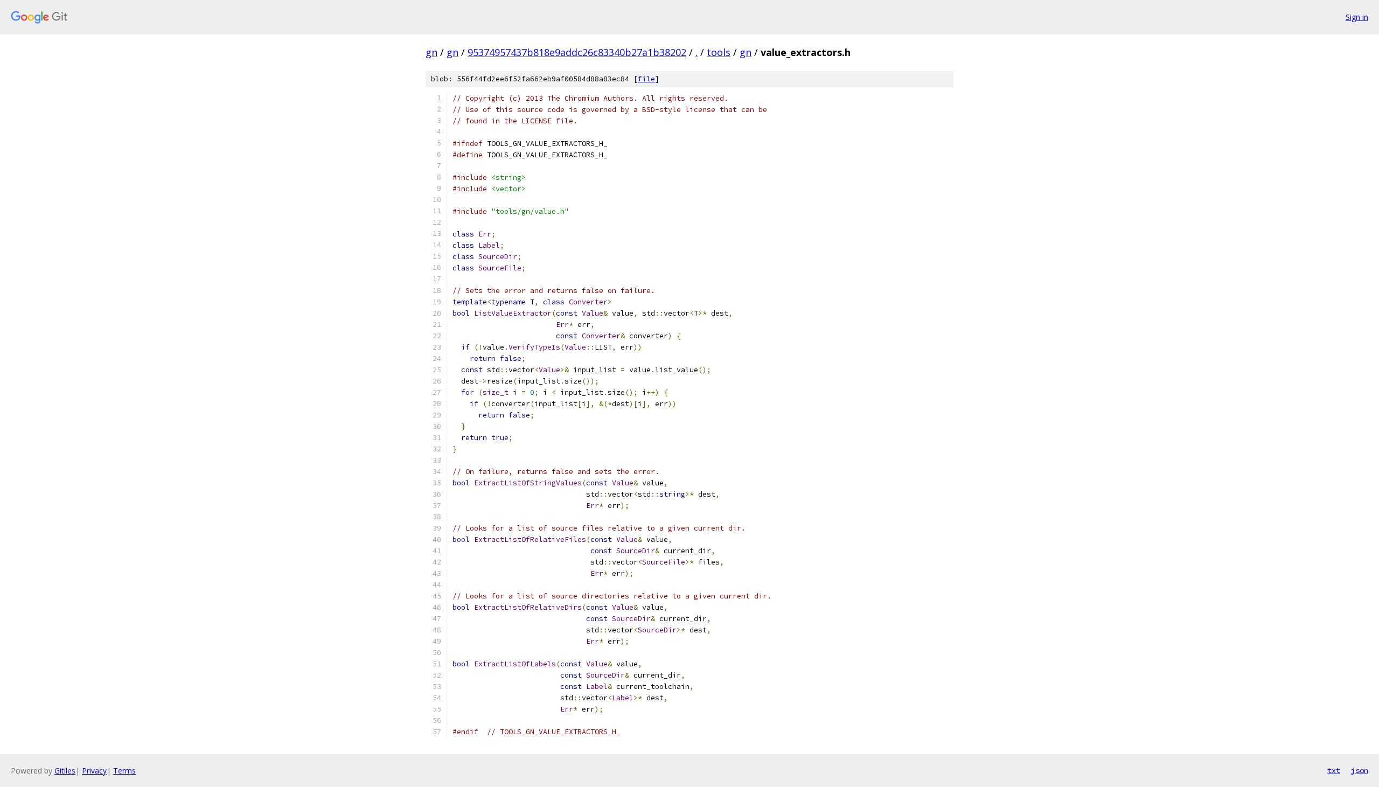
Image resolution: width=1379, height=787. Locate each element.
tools (718, 52)
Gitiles (64, 770)
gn (431, 52)
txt (1333, 770)
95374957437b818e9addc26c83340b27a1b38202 (577, 52)
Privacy (94, 770)
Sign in (1357, 17)
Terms (124, 770)
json (1359, 770)
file (646, 78)
